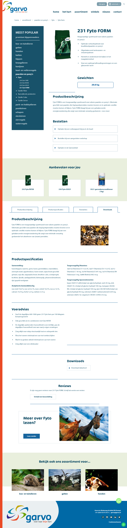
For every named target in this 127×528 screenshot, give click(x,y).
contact (117, 11)
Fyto (19, 77)
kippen (19, 59)
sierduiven (21, 116)
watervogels (21, 123)
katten (19, 55)
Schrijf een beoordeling (43, 397)
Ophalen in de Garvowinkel (68, 148)
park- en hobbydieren (26, 104)
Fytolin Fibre (22, 91)
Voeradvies (83, 209)
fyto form (61, 20)
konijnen (20, 66)
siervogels (20, 119)
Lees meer (106, 111)
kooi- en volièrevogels (26, 70)
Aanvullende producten (27, 94)
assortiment (81, 11)
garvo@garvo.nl (116, 512)
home (56, 11)
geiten (19, 47)
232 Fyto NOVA (24, 83)
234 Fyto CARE (24, 80)
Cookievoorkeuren (115, 522)
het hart (66, 11)
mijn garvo (102, 4)
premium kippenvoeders (27, 37)
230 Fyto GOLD (24, 85)
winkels (95, 11)
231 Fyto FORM (24, 88)
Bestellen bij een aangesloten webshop (72, 138)
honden (19, 51)
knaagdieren (22, 62)
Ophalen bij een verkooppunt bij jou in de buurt (75, 129)
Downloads (107, 209)
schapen (19, 112)
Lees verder (31, 436)
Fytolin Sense (23, 100)
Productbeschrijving (24, 209)
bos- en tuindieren (24, 43)
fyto (53, 20)
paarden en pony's (41, 20)
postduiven (21, 108)
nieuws (106, 11)
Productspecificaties (55, 209)
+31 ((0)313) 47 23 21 (102, 512)
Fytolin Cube (22, 97)
